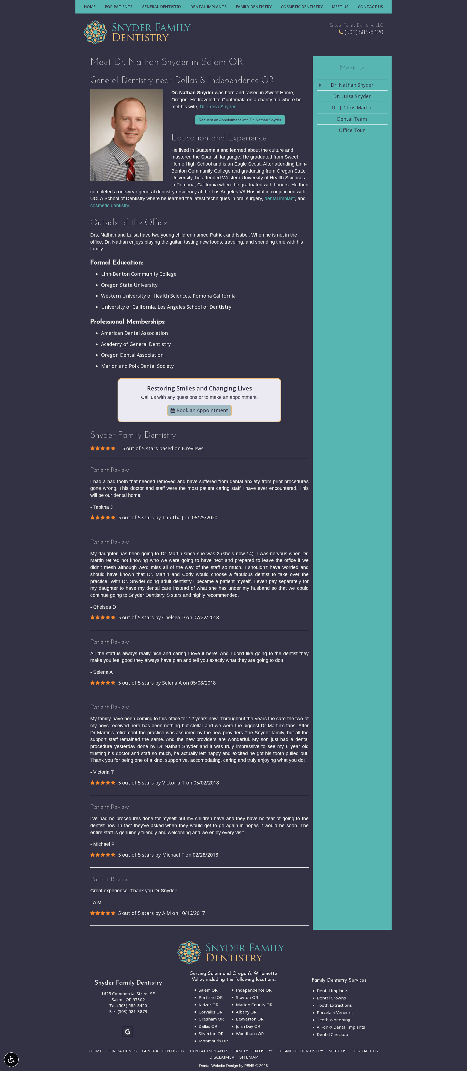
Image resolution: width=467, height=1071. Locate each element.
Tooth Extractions (334, 1005)
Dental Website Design (218, 1065)
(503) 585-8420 (364, 32)
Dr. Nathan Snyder (352, 85)
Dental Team (352, 119)
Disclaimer (221, 1057)
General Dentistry (161, 7)
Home (90, 7)
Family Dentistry (254, 7)
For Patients (118, 7)
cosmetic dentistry (109, 205)
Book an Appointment (201, 410)
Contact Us (370, 7)
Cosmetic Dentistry (302, 7)
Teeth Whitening (333, 1019)
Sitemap (248, 1057)
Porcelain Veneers (335, 1012)
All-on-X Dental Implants (341, 1027)
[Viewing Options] (11, 1059)
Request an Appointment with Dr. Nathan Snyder (240, 120)
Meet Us (340, 7)
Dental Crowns (331, 998)
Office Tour (352, 130)
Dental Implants (208, 7)
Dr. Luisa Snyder (217, 106)
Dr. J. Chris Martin (352, 107)
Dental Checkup (332, 1034)
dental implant (280, 198)
